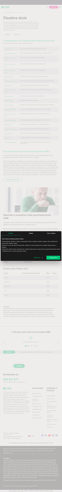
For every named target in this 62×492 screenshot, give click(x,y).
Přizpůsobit (37, 257)
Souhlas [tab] (10, 233)
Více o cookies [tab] (51, 233)
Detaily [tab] (31, 233)
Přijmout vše (53, 257)
